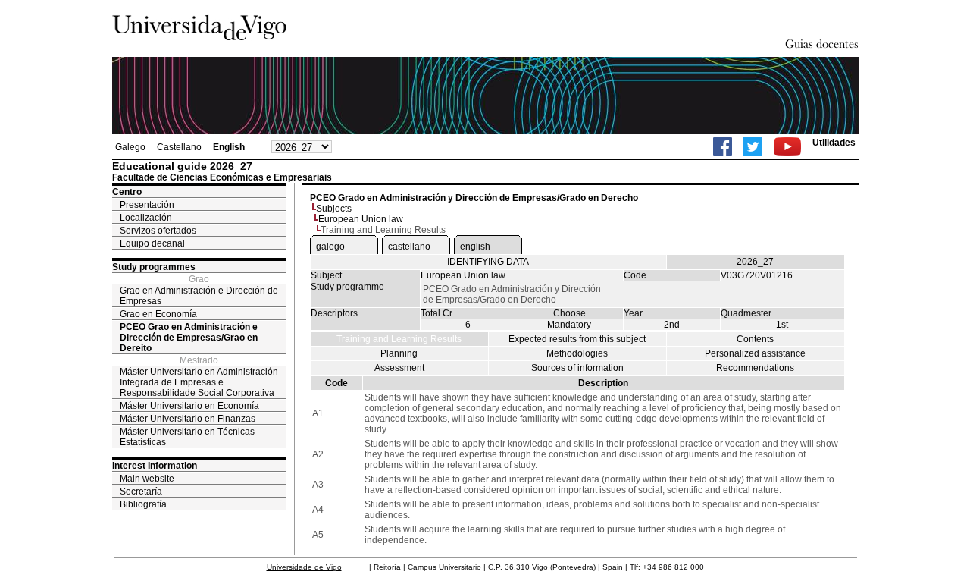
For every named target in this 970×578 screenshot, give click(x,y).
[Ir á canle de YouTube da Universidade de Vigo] (787, 146)
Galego (130, 147)
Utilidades (834, 142)
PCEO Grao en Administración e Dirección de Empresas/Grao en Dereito (189, 337)
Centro (127, 192)
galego (330, 246)
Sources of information (577, 368)
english (475, 246)
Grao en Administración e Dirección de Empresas (199, 295)
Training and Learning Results (399, 339)
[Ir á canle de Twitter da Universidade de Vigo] (752, 146)
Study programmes (154, 267)
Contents (755, 339)
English (229, 147)
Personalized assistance (755, 353)
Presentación (147, 204)
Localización (146, 217)
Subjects (334, 208)
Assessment (399, 368)
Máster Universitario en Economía (189, 406)
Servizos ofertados (158, 230)
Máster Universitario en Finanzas (187, 418)
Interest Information (154, 465)
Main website (147, 478)
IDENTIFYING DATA (488, 261)
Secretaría (141, 491)
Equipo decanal (152, 243)
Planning (399, 353)
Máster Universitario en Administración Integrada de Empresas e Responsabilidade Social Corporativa (199, 382)
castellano (409, 246)
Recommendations (755, 368)
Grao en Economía (158, 314)
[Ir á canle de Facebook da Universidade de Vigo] (722, 146)
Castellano (179, 147)
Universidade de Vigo (304, 567)
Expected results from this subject (577, 339)
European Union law (360, 219)
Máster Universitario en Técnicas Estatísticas (187, 437)
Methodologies (577, 353)
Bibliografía (143, 504)
